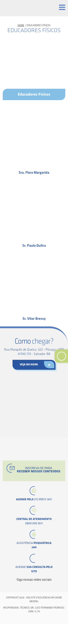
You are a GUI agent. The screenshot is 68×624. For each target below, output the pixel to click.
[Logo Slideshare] (43, 586)
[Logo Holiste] (19, 8)
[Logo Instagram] (49, 586)
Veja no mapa (29, 364)
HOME (21, 25)
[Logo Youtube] (37, 586)
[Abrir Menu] (62, 7)
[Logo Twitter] (25, 586)
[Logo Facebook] (19, 586)
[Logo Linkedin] (31, 586)
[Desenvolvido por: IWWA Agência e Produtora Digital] (34, 619)
